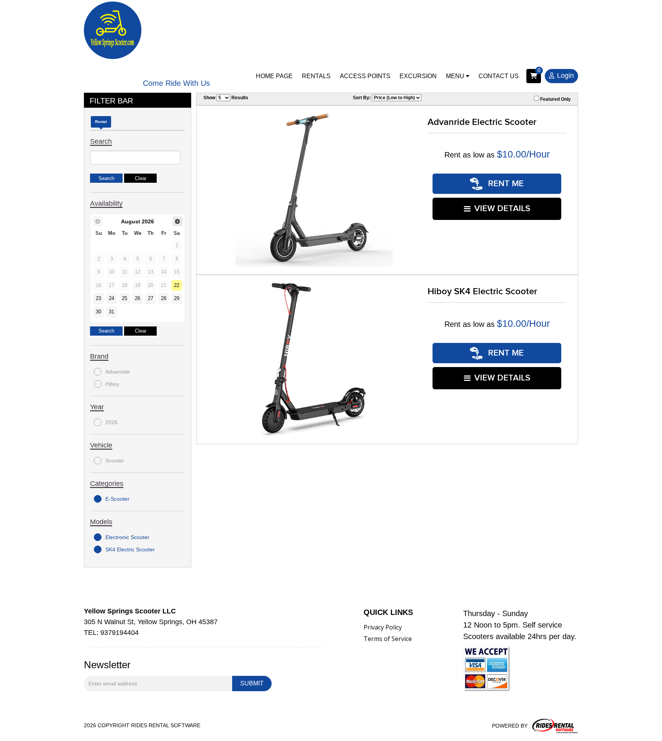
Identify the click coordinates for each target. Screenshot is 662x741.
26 (137, 298)
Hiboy (112, 384)
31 (111, 312)
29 (176, 298)
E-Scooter (117, 499)
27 (150, 298)
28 (163, 298)
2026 (111, 422)
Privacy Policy (383, 627)
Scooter (114, 460)
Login (565, 75)
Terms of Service (388, 638)
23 (98, 298)
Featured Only (555, 99)
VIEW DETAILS (502, 208)
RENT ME (505, 184)
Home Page (274, 76)
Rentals (316, 76)
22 (176, 285)
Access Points (365, 76)
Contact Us (498, 76)
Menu (456, 76)
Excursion (418, 76)
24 (111, 298)
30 (98, 312)
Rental (101, 122)
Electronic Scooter (127, 537)
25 (124, 298)
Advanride (117, 372)
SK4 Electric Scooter (130, 549)
